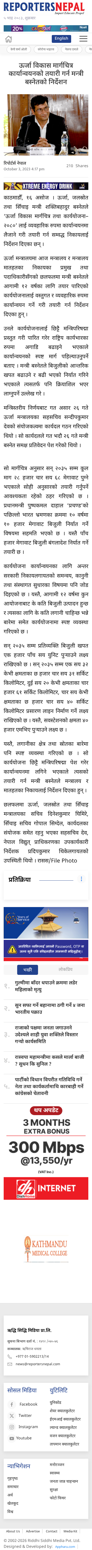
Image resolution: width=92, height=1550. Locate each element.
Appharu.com (65, 1546)
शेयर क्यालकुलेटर (62, 1411)
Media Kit (70, 1531)
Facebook (29, 1404)
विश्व (10, 1512)
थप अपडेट (46, 1111)
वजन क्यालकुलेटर (63, 1436)
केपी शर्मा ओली (19, 49)
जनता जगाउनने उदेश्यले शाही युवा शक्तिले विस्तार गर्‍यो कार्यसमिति (46, 1035)
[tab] (27, 970)
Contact (51, 1531)
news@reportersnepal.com (38, 1364)
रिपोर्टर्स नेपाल (15, 163)
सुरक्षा (54, 1490)
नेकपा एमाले (71, 49)
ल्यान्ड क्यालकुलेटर (63, 1428)
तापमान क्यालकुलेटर (64, 1444)
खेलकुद (12, 1503)
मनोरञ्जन (57, 1465)
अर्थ (10, 1495)
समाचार (13, 1487)
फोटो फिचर (58, 1498)
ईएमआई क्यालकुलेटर (65, 1419)
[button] (83, 39)
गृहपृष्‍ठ (12, 1478)
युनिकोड (55, 1403)
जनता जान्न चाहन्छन (64, 1481)
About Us (13, 1531)
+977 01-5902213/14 (32, 1356)
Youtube (24, 1438)
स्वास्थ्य (55, 1473)
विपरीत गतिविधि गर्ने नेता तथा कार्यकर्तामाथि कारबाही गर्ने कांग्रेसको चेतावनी (49, 1087)
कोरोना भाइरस (46, 49)
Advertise (33, 1531)
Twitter (25, 1416)
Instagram (28, 1427)
